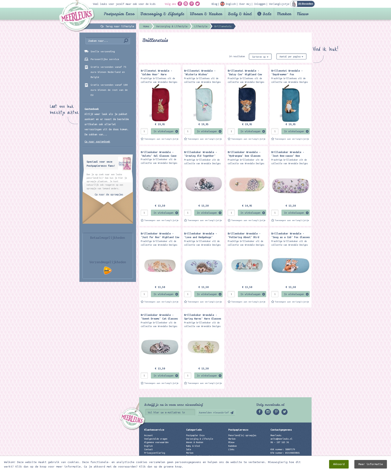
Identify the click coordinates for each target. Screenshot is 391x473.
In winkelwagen (164, 131)
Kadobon (232, 446)
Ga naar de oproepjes (109, 194)
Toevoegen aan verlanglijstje (161, 139)
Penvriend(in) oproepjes (242, 435)
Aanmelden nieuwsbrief (214, 412)
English (148, 446)
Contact (148, 449)
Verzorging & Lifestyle (162, 13)
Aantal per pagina (291, 56)
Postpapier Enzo (119, 13)
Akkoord (339, 464)
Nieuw (303, 13)
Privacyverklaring (154, 453)
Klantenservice (154, 429)
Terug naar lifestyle (119, 26)
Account (148, 435)
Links (231, 449)
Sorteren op (259, 57)
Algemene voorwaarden (156, 442)
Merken (284, 13)
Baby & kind (240, 13)
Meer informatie (370, 464)
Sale (267, 13)
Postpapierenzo (238, 429)
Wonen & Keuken (206, 13)
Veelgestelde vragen (155, 439)
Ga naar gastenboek (97, 141)
